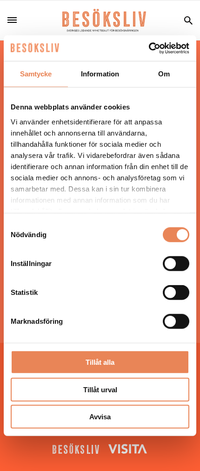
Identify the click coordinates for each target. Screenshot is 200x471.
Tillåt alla (100, 362)
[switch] (176, 263)
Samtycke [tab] (36, 74)
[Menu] (15, 20)
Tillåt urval (100, 389)
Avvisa (100, 417)
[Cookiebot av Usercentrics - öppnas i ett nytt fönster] (148, 48)
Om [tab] (164, 74)
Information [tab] (100, 74)
